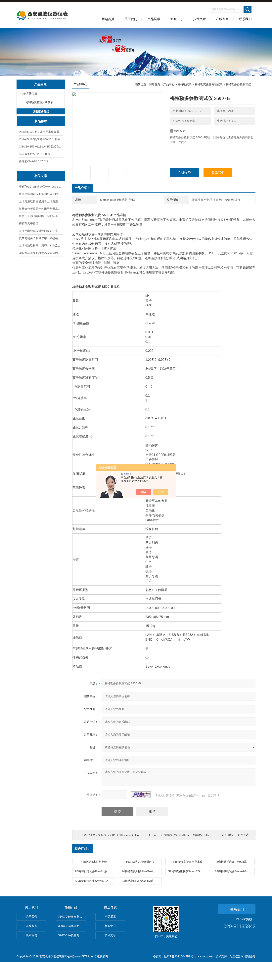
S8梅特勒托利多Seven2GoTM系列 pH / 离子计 (95, 880)
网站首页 (108, 19)
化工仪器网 (237, 956)
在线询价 (184, 172)
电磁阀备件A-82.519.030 (34, 153)
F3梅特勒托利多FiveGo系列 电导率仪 (95, 871)
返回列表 (243, 834)
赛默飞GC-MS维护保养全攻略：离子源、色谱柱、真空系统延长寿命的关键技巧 (41, 186)
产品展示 (153, 19)
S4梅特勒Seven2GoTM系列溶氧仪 (141, 880)
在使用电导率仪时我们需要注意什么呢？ (41, 230)
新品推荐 (40, 121)
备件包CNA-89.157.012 (33, 161)
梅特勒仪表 (30, 93)
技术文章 (199, 19)
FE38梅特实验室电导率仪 (187, 861)
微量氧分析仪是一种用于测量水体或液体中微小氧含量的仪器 (41, 208)
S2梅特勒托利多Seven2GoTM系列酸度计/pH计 (188, 871)
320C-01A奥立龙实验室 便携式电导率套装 (72, 935)
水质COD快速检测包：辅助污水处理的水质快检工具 (41, 216)
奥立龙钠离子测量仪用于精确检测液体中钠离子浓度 (41, 238)
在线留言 (222, 19)
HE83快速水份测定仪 (93, 861)
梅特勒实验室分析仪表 (39, 102)
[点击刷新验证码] (141, 794)
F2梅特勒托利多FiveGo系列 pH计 (234, 861)
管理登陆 (249, 956)
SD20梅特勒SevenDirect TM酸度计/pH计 (185, 835)
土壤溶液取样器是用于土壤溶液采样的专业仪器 (41, 201)
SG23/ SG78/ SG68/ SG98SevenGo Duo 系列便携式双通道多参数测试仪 (134, 835)
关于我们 (130, 19)
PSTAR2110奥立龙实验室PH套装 (39, 139)
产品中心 (168, 84)
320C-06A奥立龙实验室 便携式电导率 (72, 926)
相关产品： (82, 848)
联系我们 (245, 19)
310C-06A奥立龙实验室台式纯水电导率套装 (72, 916)
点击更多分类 (40, 111)
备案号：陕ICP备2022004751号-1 (174, 956)
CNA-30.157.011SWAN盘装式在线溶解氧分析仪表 (41, 146)
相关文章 (40, 176)
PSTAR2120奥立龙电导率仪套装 (39, 131)
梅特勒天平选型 (28, 223)
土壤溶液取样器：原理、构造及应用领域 (41, 245)
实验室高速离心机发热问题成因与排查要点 (41, 253)
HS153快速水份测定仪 (140, 861)
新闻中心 (176, 19)
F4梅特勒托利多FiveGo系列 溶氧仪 (141, 871)
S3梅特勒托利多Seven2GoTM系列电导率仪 (234, 871)
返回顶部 (227, 834)
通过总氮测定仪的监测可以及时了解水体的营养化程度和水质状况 (41, 194)
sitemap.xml (205, 956)
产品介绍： (82, 188)
